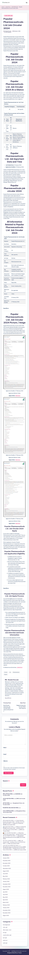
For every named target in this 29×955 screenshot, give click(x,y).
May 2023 (5, 897)
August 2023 (6, 889)
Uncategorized (6, 924)
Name (5, 747)
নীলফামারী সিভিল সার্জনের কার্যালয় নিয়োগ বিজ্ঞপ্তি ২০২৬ (12, 807)
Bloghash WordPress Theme (14, 952)
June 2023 (5, 894)
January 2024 (6, 881)
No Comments (8, 32)
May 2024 (5, 876)
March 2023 (5, 902)
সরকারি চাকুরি (5, 943)
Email (5, 754)
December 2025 (6, 860)
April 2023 (5, 899)
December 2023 (6, 884)
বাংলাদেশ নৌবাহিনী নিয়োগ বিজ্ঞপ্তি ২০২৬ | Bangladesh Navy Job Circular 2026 (14, 811)
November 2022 (6, 912)
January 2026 (6, 858)
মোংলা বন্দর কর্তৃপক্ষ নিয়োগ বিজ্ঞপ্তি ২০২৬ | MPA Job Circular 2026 (14, 799)
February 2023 (6, 905)
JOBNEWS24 (19, 667)
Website (5, 761)
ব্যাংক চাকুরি (5, 937)
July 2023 (5, 892)
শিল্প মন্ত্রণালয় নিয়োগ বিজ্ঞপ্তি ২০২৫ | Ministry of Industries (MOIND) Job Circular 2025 (13, 823)
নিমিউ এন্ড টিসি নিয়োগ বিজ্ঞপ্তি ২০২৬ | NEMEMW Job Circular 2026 (12, 794)
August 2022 (6, 915)
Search (5, 781)
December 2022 (6, 910)
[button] (8, 698)
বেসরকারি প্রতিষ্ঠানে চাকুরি (8, 15)
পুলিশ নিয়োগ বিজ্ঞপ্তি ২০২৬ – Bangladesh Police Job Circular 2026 (13, 803)
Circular (5, 672)
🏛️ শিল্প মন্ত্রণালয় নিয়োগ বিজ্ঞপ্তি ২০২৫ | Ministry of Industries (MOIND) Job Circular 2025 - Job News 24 (14, 827)
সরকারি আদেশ (5, 940)
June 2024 (5, 873)
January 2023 (6, 907)
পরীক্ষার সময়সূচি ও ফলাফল (7, 930)
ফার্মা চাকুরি (4, 932)
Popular (5, 674)
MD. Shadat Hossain (12, 680)
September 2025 (7, 868)
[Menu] (26, 2)
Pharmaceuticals (16, 672)
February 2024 (6, 878)
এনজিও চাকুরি (5, 927)
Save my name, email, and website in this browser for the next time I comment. (14, 768)
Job (10, 672)
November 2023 (6, 886)
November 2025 (6, 863)
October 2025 (6, 865)
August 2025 (6, 871)
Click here (17, 395)
